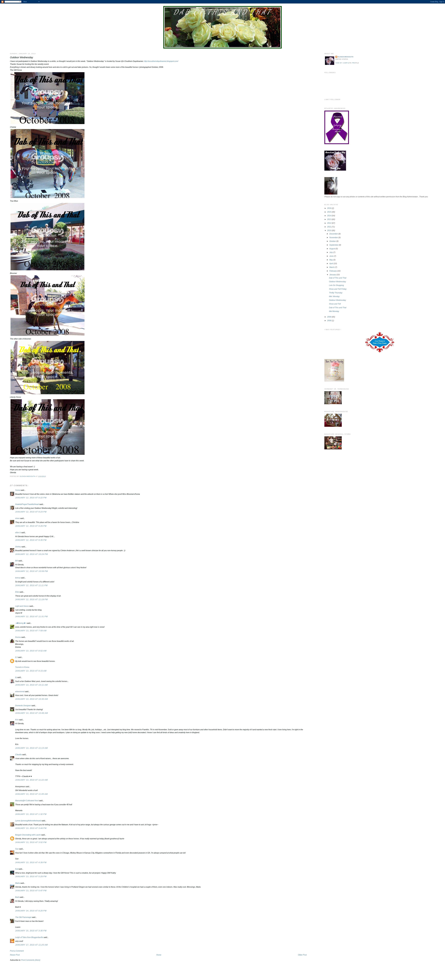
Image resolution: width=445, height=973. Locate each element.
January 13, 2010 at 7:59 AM (30, 631)
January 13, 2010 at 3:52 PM (30, 842)
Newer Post (15, 955)
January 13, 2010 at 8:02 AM (30, 651)
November (333, 237)
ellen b (18, 533)
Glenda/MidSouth (346, 57)
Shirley (18, 547)
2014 (329, 216)
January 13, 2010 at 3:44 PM (30, 828)
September (334, 245)
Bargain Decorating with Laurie (28, 835)
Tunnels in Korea (22, 667)
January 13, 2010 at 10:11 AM (31, 685)
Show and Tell (335, 304)
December (333, 234)
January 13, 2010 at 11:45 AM (31, 794)
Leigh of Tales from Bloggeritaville (29, 937)
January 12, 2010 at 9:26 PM (30, 526)
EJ (16, 657)
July (331, 252)
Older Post (302, 955)
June (331, 256)
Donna (18, 637)
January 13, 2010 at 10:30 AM (31, 699)
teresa (17, 578)
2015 (329, 212)
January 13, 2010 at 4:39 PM (30, 862)
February (333, 271)
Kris (16, 720)
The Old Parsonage (23, 917)
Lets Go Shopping (336, 285)
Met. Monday (334, 296)
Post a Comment (17, 951)
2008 (329, 321)
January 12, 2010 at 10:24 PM (31, 554)
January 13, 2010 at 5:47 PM (30, 891)
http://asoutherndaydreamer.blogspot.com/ (161, 61)
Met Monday (334, 311)
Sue (17, 849)
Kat (16, 869)
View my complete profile (347, 63)
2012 (329, 223)
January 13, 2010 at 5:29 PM (30, 876)
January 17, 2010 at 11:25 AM (31, 945)
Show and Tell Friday (337, 289)
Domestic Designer (23, 706)
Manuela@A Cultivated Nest (26, 801)
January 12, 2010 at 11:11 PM (31, 585)
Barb (17, 897)
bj (16, 677)
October (332, 241)
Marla (17, 883)
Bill (16, 561)
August (332, 249)
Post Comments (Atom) (30, 960)
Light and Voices (22, 606)
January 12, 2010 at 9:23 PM (30, 512)
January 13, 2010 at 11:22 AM (31, 780)
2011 (329, 227)
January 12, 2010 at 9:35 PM (30, 540)
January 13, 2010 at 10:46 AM (31, 713)
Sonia (17, 490)
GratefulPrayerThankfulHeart (27, 504)
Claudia (18, 755)
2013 (329, 219)
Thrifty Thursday (335, 293)
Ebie (17, 592)
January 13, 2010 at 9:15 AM (30, 671)
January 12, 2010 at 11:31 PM (31, 617)
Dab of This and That (222, 12)
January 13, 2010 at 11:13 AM (31, 748)
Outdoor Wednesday (337, 282)
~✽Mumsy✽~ (20, 623)
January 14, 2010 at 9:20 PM (30, 911)
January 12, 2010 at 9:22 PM (30, 498)
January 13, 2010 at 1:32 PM (30, 814)
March (332, 267)
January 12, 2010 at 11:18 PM (31, 599)
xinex (17, 518)
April (331, 263)
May (331, 260)
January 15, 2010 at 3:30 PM (30, 931)
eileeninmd (19, 691)
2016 (329, 208)
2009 (329, 317)
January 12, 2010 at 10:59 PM (31, 571)
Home (158, 955)
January (332, 275)
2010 (329, 231)
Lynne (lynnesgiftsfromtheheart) (28, 821)
